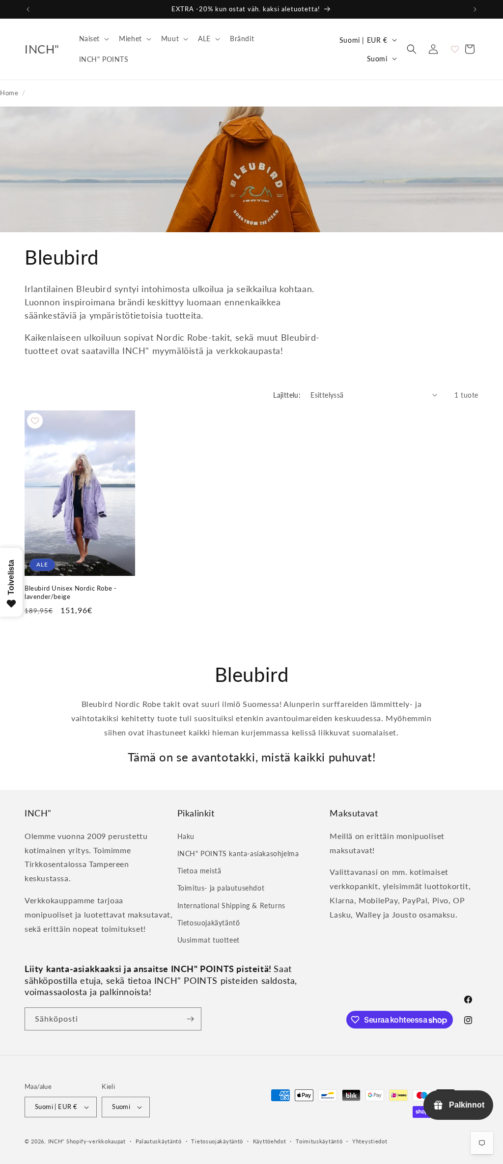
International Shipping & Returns (231, 905)
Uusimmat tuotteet (208, 940)
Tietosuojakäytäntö (208, 923)
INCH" (56, 1141)
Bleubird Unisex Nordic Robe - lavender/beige (70, 592)
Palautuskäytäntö (159, 1141)
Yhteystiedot (369, 1141)
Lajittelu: (287, 395)
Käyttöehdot (269, 1141)
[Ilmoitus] (475, 9)
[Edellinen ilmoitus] (28, 9)
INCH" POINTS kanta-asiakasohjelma (238, 853)
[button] (93, 38)
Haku (186, 836)
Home (9, 93)
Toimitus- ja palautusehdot (221, 888)
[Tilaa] (190, 1018)
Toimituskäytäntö (319, 1141)
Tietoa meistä (199, 870)
